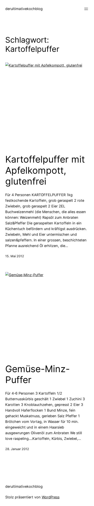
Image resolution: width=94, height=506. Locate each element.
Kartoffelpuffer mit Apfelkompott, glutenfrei (45, 170)
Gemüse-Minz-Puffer (37, 374)
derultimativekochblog (24, 9)
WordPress (50, 497)
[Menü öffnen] (86, 9)
